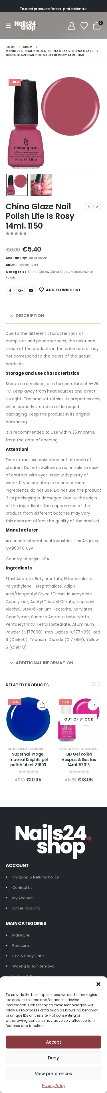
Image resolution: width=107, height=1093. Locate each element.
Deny (53, 1058)
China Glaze (38, 271)
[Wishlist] (84, 26)
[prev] (89, 206)
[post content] (28, 719)
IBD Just (85, 749)
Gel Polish (15, 749)
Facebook (10, 290)
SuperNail (45, 749)
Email (31, 290)
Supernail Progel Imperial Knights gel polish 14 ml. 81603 (28, 759)
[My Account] (71, 26)
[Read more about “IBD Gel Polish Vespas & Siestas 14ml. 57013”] (93, 705)
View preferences (53, 1074)
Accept (53, 1042)
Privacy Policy (53, 1085)
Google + (20, 290)
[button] (98, 983)
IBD (76, 749)
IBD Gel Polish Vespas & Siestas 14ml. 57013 (79, 759)
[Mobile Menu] (10, 26)
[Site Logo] (26, 26)
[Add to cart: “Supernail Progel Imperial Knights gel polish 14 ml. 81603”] (42, 705)
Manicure (78, 271)
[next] (97, 206)
